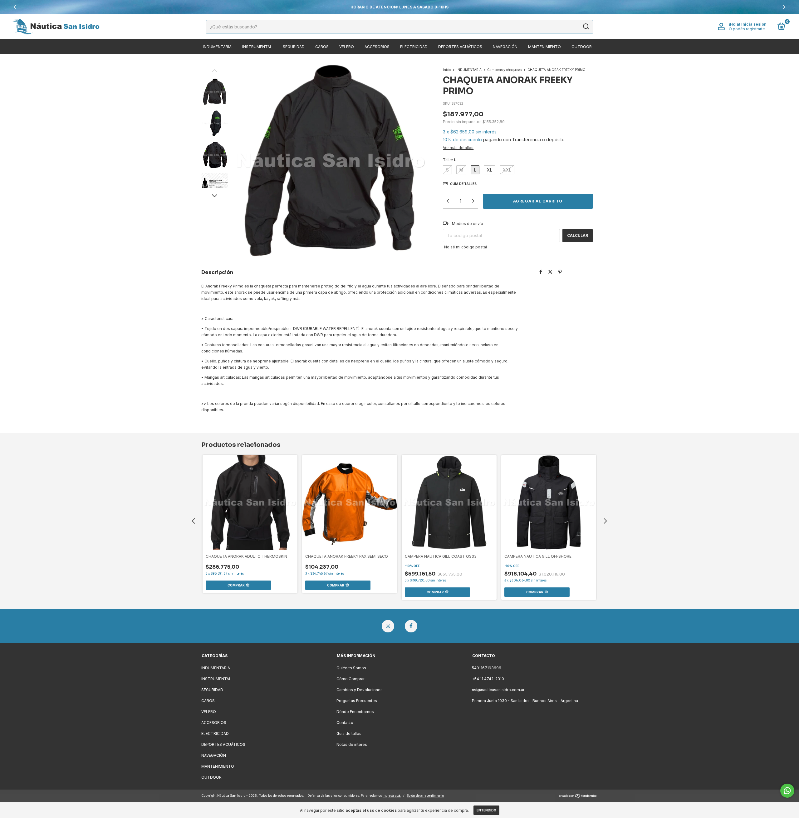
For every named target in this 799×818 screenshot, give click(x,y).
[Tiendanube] (578, 796)
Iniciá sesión (754, 24)
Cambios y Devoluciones (359, 689)
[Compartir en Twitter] (550, 271)
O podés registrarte (747, 29)
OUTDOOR (581, 46)
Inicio (447, 70)
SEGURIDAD (294, 46)
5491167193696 (486, 668)
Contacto (344, 722)
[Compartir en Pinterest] (560, 271)
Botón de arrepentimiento (425, 795)
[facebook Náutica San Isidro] (411, 626)
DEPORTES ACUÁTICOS (460, 46)
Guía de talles (348, 733)
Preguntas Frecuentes (356, 700)
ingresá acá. (392, 795)
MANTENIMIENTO (544, 46)
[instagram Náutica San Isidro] (388, 626)
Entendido (486, 810)
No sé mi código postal (465, 247)
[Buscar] (586, 26)
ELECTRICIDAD (414, 46)
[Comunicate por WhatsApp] (787, 791)
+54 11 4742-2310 (488, 678)
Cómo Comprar (350, 678)
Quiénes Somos (351, 668)
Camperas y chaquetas (504, 70)
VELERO (346, 46)
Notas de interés (351, 744)
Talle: (449, 159)
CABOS (322, 46)
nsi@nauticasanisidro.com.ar (498, 689)
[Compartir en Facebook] (540, 271)
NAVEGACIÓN (505, 46)
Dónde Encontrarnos (355, 711)
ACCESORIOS (377, 46)
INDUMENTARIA (217, 46)
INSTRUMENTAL (257, 46)
